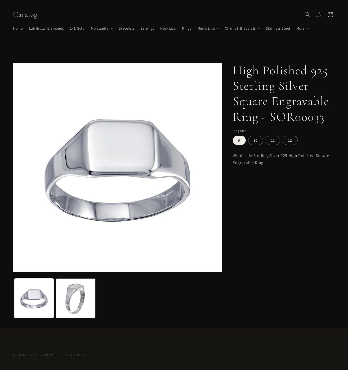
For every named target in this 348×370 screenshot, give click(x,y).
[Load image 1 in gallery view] (34, 298)
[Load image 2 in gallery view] (75, 298)
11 (273, 140)
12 (290, 140)
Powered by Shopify (65, 355)
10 (256, 140)
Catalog (35, 355)
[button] (102, 28)
